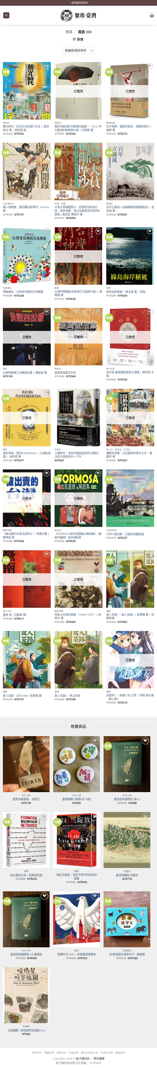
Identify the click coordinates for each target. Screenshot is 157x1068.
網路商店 (61, 1052)
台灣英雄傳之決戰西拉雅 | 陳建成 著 (25, 372)
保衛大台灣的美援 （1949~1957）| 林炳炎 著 (78, 616)
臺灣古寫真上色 (89, 1052)
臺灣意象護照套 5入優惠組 (26, 954)
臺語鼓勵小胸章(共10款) (76, 799)
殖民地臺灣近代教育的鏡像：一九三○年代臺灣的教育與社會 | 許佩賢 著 (78, 128)
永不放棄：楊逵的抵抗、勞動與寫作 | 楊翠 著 (128, 128)
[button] (6, 15)
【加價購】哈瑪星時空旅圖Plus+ (26, 1030)
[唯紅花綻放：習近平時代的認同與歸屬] (76, 840)
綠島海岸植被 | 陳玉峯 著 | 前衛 (125, 292)
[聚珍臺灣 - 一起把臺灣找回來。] (78, 15)
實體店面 (49, 1052)
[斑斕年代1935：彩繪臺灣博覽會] (76, 919)
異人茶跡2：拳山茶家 (67, 695)
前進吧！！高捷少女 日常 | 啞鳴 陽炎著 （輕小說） (130, 697)
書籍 (68, 31)
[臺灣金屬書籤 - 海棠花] (26, 764)
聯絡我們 (120, 1052)
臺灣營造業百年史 (65, 372)
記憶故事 (73, 1052)
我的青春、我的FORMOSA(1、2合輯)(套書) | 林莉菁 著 (27, 455)
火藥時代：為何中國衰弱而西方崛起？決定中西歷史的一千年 (77, 455)
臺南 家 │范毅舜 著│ (15, 615)
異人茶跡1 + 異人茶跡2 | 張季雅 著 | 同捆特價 (130, 616)
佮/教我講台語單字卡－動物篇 (127, 954)
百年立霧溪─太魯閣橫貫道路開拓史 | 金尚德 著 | (130, 208)
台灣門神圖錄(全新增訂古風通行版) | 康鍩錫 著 (78, 293)
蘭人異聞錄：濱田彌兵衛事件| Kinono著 (26, 208)
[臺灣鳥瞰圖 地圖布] (127, 840)
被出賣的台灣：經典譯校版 (26, 875)
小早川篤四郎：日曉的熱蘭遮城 (125, 534)
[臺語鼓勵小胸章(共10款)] (76, 764)
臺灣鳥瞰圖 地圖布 (127, 875)
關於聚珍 (37, 1052)
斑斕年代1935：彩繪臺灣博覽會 (76, 954)
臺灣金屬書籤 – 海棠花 (26, 799)
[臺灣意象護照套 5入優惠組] (26, 919)
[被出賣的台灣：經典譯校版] (26, 840)
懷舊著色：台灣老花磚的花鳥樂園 (23, 292)
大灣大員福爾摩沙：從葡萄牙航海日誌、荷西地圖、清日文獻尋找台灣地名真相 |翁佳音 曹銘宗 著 (77, 210)
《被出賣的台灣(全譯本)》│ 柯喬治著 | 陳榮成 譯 (26, 535)
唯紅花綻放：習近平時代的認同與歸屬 (76, 876)
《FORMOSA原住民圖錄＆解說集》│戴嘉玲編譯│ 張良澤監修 (78, 535)
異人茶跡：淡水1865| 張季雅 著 (22, 695)
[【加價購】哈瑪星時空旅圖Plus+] (26, 995)
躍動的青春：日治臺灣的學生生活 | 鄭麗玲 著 (129, 455)
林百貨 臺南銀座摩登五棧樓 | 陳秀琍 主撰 (130, 374)
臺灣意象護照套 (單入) (127, 799)
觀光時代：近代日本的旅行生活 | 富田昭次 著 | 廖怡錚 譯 (26, 128)
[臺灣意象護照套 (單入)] (127, 764)
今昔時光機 (107, 1052)
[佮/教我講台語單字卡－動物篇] (127, 919)
